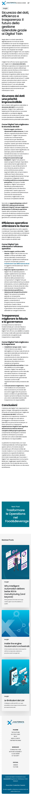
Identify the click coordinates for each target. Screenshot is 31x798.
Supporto (22, 785)
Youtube (15, 767)
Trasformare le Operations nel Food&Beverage (15, 514)
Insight (5, 8)
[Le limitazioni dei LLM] (15, 685)
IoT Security (15, 756)
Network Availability (15, 751)
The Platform (15, 732)
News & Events (15, 738)
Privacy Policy (9, 785)
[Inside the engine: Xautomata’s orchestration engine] (15, 633)
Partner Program (15, 740)
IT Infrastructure (15, 749)
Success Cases (15, 734)
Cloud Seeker (15, 754)
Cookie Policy (16, 785)
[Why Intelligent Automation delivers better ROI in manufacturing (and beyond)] (15, 576)
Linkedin (15, 765)
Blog (15, 736)
